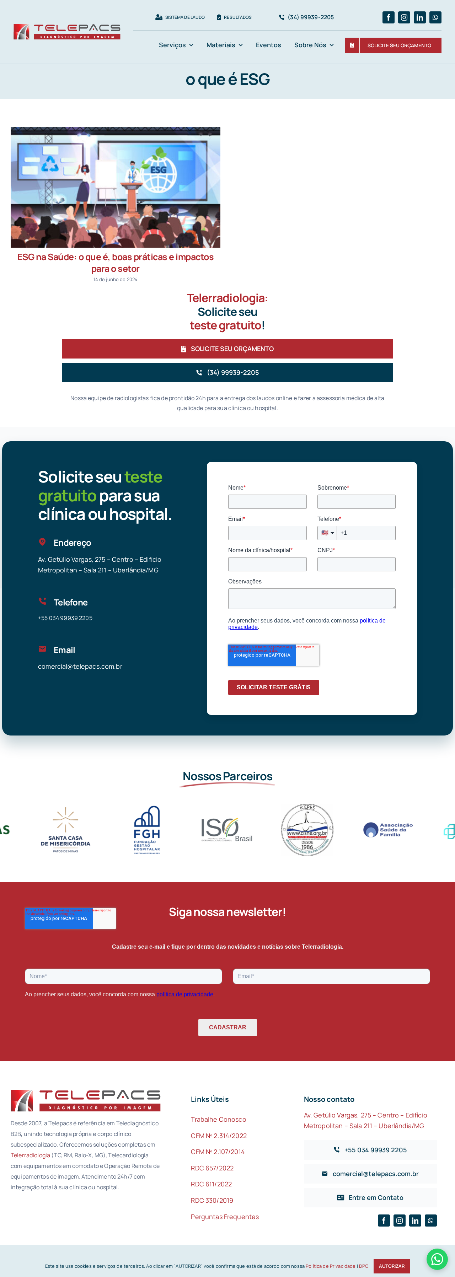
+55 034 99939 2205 (65, 618)
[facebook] (388, 17)
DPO (363, 1266)
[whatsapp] (435, 17)
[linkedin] (420, 17)
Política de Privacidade (330, 1266)
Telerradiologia (30, 1155)
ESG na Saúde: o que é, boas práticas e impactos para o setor (115, 262)
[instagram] (404, 17)
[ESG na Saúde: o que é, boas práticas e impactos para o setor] (115, 187)
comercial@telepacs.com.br (80, 666)
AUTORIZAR (392, 1266)
